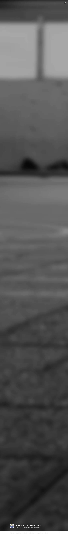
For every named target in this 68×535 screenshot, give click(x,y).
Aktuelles (25, 533)
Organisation (18, 533)
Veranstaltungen (40, 533)
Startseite (12, 533)
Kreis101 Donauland (28, 525)
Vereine (46, 533)
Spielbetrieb (31, 533)
